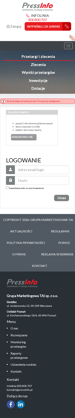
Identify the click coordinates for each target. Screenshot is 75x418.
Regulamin (60, 231)
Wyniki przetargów (38, 72)
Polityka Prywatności (26, 242)
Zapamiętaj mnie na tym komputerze (26, 188)
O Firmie (19, 254)
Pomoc (64, 242)
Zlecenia (38, 64)
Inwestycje (38, 80)
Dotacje (38, 88)
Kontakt (16, 371)
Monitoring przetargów (18, 344)
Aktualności (21, 231)
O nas (14, 328)
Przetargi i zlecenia (38, 56)
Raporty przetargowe (19, 355)
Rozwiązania (19, 335)
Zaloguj (15, 26)
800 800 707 (37, 20)
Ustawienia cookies (23, 364)
